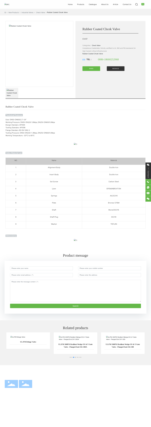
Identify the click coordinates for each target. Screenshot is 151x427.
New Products (14, 12)
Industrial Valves (27, 12)
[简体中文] (143, 4)
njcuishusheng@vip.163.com (129, 397)
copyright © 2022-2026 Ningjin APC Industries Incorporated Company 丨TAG (31, 421)
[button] (70, 357)
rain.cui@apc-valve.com (127, 400)
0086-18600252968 (108, 59)
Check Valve (40, 12)
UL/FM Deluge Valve (28, 342)
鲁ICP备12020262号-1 (118, 421)
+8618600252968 (131, 388)
